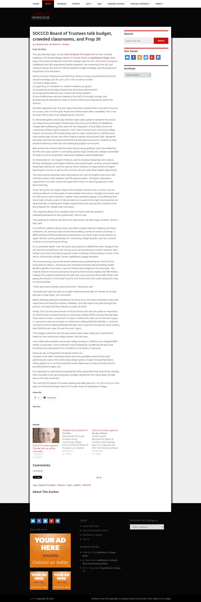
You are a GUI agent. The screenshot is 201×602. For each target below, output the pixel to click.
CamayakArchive (42, 44)
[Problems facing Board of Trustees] (77, 441)
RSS (139, 57)
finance (61, 485)
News (48, 3)
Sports (76, 3)
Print (159, 3)
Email (127, 57)
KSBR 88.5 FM (89, 552)
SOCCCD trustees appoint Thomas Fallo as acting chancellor (45, 448)
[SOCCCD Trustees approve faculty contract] (106, 441)
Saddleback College (99, 57)
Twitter (145, 57)
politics (77, 485)
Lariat (32, 598)
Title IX (85, 539)
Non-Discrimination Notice (95, 530)
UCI (103, 159)
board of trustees (47, 485)
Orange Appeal (116, 3)
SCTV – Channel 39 (91, 568)
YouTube (152, 57)
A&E (99, 3)
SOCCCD (87, 485)
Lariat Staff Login (90, 526)
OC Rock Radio (89, 560)
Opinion (61, 3)
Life (88, 3)
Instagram (158, 57)
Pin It (99, 477)
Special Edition (139, 3)
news (69, 485)
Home (36, 3)
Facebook (133, 57)
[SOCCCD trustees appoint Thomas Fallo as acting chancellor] (46, 435)
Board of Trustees (77, 54)
